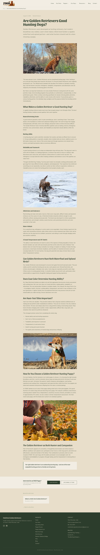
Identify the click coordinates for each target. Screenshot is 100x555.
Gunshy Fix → (71, 535)
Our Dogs (73, 3)
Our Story (58, 3)
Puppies (65, 3)
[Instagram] (4, 526)
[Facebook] (7, 526)
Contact (95, 3)
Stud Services (38, 534)
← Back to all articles (28, 507)
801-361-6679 (71, 524)
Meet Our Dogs (39, 531)
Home (52, 3)
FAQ (36, 539)
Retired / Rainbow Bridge (41, 536)
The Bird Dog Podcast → (74, 537)
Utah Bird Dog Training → (74, 532)
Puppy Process (39, 527)
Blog (89, 3)
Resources (82, 3)
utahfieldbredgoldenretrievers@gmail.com (78, 527)
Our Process (54, 482)
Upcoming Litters (69, 482)
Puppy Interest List (40, 529)
